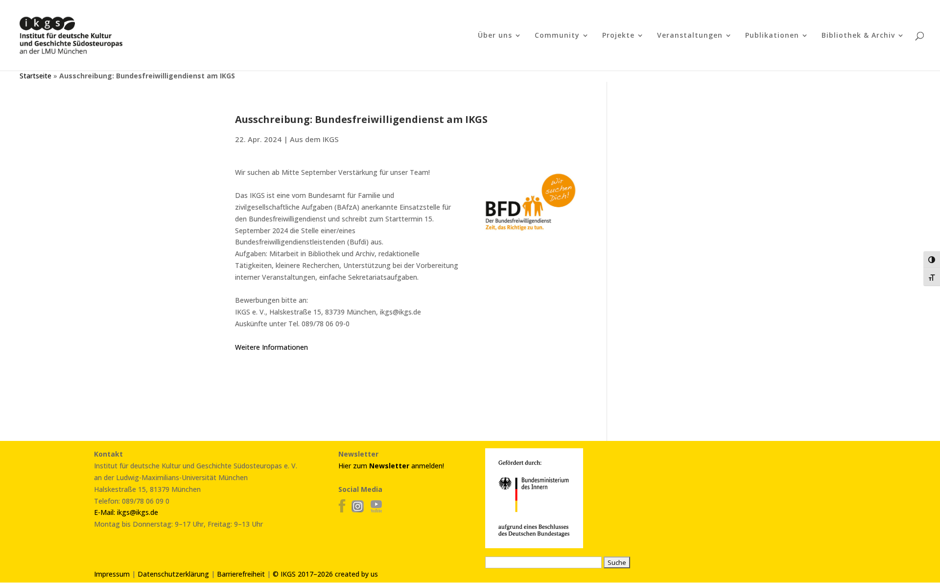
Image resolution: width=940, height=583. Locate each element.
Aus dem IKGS (314, 139)
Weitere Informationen (271, 347)
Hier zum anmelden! (391, 465)
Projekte (618, 36)
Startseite (35, 75)
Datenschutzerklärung (173, 574)
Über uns (495, 36)
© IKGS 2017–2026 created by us (325, 574)
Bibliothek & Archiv (858, 36)
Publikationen (772, 36)
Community (557, 36)
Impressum (112, 574)
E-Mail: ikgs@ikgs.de (126, 512)
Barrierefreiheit (241, 574)
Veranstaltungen (690, 36)
